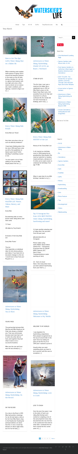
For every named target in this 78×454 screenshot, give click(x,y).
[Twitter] (63, 447)
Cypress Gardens (63, 161)
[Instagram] (69, 447)
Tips (23, 24)
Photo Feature (62, 196)
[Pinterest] (73, 447)
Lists (59, 192)
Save (61, 45)
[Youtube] (66, 447)
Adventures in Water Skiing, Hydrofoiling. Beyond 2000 (64, 104)
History (60, 181)
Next (53, 438)
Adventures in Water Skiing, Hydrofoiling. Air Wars (65, 96)
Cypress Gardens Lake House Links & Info (65, 62)
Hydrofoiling (62, 184)
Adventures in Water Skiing (64, 148)
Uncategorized (62, 204)
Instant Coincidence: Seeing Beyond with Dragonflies (64, 111)
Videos (60, 208)
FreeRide (61, 173)
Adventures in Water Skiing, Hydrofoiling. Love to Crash (42, 393)
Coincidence (61, 157)
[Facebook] (56, 447)
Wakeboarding (62, 212)
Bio (57, 24)
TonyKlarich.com (47, 24)
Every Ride (61, 165)
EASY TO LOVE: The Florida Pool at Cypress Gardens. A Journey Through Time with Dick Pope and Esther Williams (66, 80)
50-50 (30, 24)
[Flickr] (59, 447)
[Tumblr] (65, 449)
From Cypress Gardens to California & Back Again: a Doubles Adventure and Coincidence (66, 70)
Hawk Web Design (43, 447)
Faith (59, 169)
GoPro (37, 24)
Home (17, 24)
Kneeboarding (62, 188)
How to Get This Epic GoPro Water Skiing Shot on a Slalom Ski (14, 61)
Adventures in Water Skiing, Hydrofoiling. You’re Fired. (13, 309)
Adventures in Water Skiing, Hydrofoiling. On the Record (13, 395)
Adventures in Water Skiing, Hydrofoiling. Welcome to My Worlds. (42, 313)
